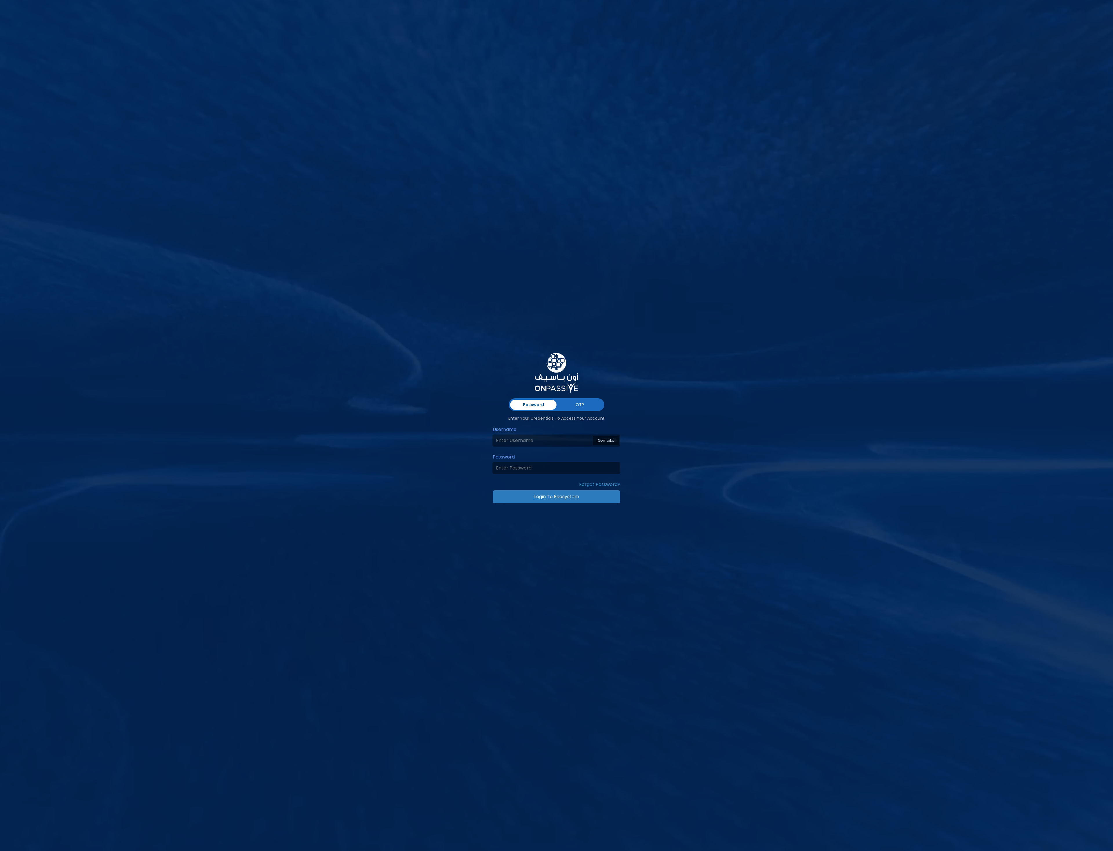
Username (505, 429)
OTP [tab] (580, 405)
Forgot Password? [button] (599, 484)
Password (504, 457)
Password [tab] (533, 405)
